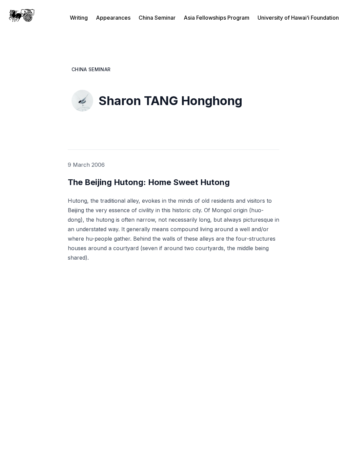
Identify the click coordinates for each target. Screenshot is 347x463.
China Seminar (157, 17)
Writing (79, 17)
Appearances (113, 17)
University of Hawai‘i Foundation (298, 17)
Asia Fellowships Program (216, 17)
